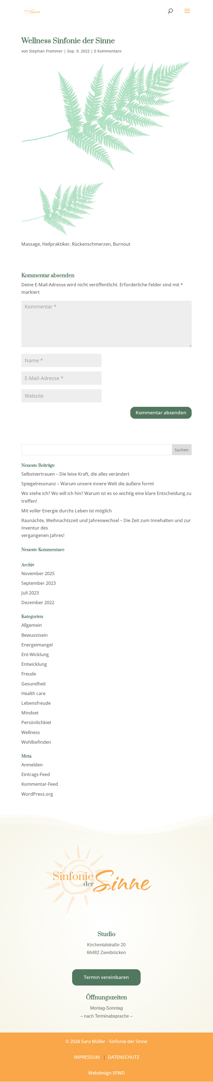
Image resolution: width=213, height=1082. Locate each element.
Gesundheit (33, 684)
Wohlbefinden (36, 742)
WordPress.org (37, 794)
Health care (33, 693)
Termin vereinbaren (106, 977)
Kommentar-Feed (39, 784)
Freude (28, 674)
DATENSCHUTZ (123, 1057)
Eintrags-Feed (35, 774)
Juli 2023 (30, 593)
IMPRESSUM (87, 1057)
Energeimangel (37, 645)
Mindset (30, 713)
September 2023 (38, 583)
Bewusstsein (34, 635)
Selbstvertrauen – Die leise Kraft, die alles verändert (75, 474)
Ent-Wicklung (35, 654)
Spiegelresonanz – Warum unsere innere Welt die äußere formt (87, 484)
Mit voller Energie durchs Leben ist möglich (66, 511)
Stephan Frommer (46, 51)
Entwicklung (34, 664)
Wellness (30, 732)
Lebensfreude (36, 703)
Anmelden (32, 765)
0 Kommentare (107, 51)
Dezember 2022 (37, 602)
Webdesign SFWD (106, 1073)
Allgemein (31, 625)
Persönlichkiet (36, 722)
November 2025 (38, 573)
